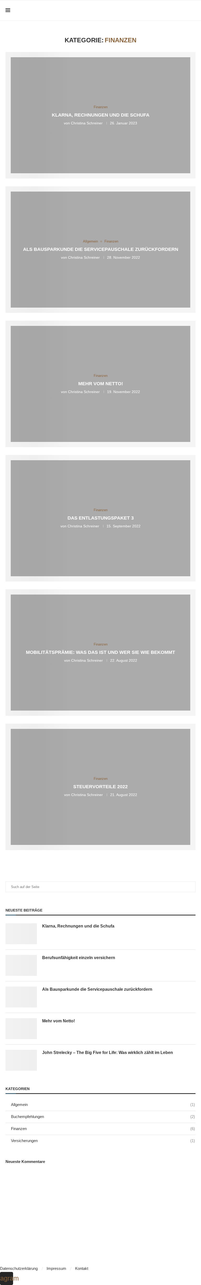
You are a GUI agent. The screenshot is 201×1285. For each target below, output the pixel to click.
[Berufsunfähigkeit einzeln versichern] (21, 965)
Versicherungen (103, 1140)
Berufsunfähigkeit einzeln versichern (78, 957)
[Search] (193, 10)
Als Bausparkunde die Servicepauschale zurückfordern (100, 249)
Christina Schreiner (87, 123)
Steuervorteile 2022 (100, 787)
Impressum (56, 1268)
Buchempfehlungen (103, 1116)
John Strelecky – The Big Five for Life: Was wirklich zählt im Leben (107, 1052)
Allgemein (103, 1104)
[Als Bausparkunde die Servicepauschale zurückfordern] (21, 997)
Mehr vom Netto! (100, 384)
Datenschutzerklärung (19, 1268)
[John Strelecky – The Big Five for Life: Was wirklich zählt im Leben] (21, 1060)
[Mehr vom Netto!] (21, 1028)
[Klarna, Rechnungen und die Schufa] (21, 933)
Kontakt (81, 1268)
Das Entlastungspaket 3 (101, 518)
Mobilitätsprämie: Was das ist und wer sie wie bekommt (100, 652)
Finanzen (103, 1128)
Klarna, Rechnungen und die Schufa (100, 115)
